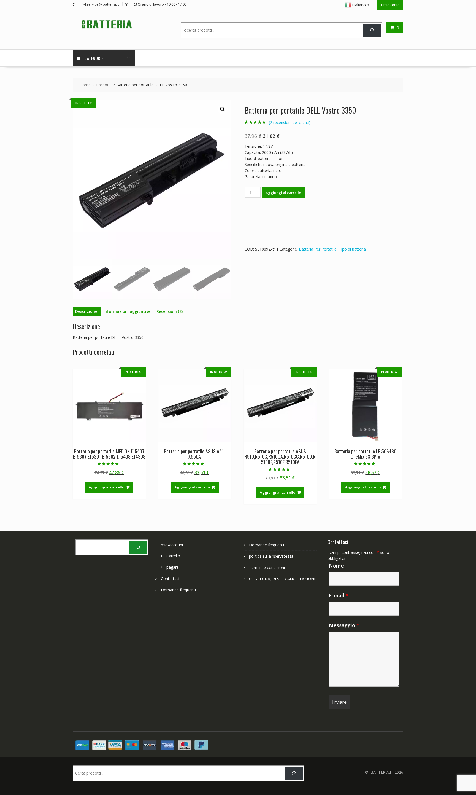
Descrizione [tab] (86, 311)
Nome (336, 565)
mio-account (172, 544)
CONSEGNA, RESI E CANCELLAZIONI (282, 578)
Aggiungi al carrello (283, 192)
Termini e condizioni (267, 567)
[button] (223, 109)
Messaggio (344, 625)
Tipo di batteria (352, 249)
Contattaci (170, 578)
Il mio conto (390, 4)
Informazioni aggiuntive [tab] (126, 311)
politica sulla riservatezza (271, 556)
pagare (172, 567)
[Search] (372, 30)
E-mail (338, 595)
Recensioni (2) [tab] (169, 311)
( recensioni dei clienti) (289, 122)
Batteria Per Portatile (318, 249)
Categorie (94, 58)
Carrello (173, 555)
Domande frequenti (178, 589)
